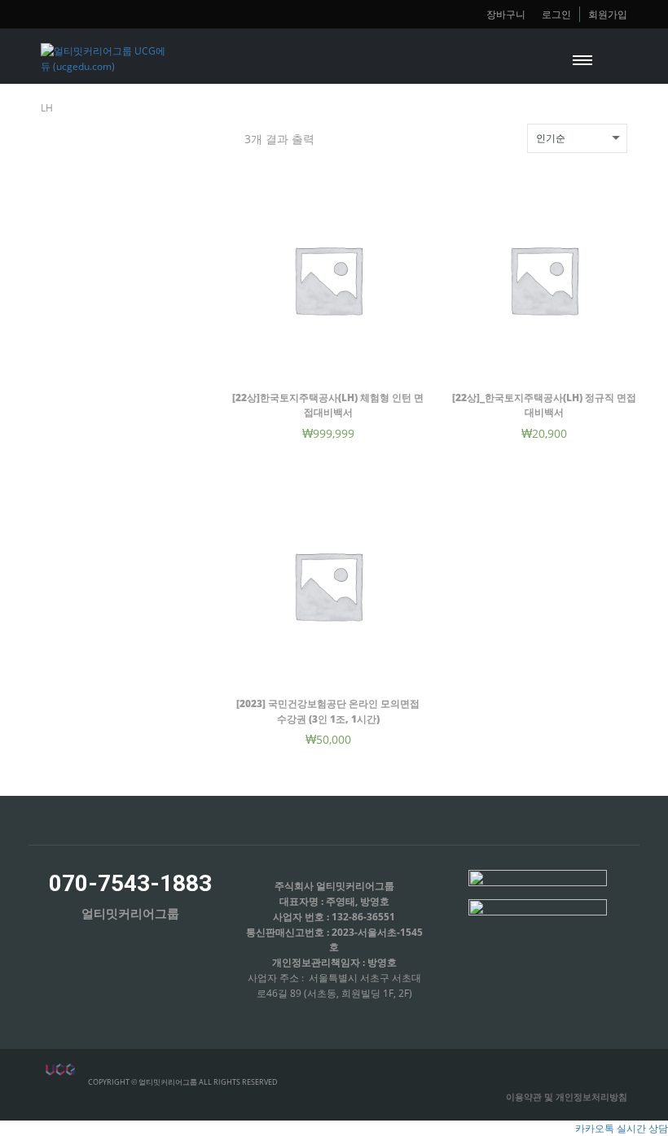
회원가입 (607, 13)
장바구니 (505, 13)
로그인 (556, 13)
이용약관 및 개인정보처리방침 (566, 1096)
